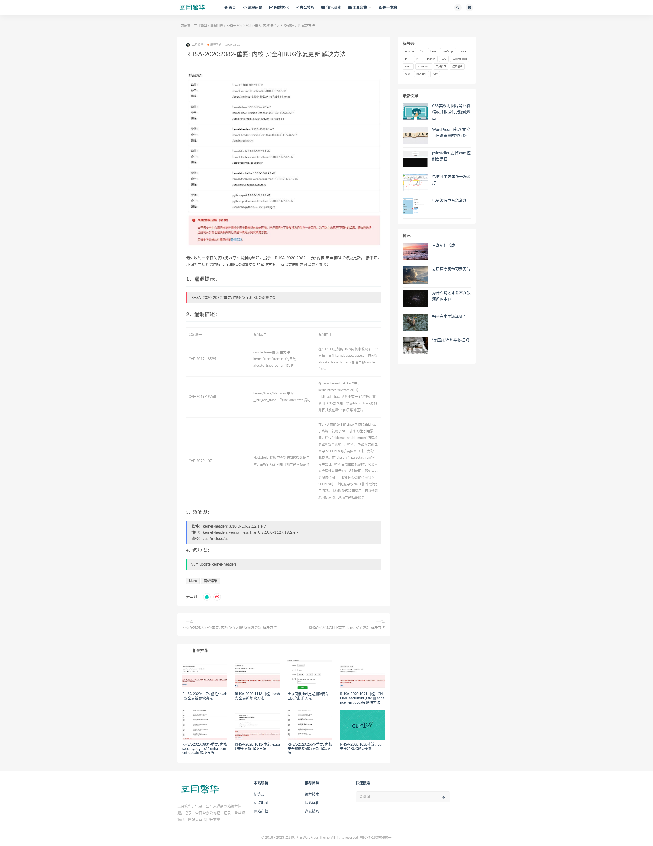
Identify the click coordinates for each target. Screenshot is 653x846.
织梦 (407, 74)
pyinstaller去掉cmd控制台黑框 (451, 156)
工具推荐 (441, 66)
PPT (418, 59)
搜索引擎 (457, 66)
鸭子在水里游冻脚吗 (449, 316)
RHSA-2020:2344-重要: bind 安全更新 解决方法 (347, 628)
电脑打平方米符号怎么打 (451, 180)
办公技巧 (312, 811)
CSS (422, 51)
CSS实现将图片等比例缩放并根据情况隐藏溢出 (451, 112)
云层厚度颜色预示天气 (451, 269)
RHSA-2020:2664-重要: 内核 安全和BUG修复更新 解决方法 (309, 749)
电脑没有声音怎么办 (449, 200)
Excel (433, 51)
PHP (407, 59)
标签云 (259, 794)
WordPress (424, 66)
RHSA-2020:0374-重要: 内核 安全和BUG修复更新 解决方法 (229, 628)
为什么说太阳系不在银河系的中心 (451, 296)
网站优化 (312, 803)
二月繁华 (200, 26)
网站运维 (210, 581)
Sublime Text (460, 59)
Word (408, 66)
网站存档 (261, 811)
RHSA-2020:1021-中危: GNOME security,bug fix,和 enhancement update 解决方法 (362, 698)
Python (431, 59)
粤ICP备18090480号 (376, 837)
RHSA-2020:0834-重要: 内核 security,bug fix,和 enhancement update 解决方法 (204, 749)
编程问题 (216, 26)
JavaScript (448, 51)
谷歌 (435, 74)
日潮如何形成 (443, 246)
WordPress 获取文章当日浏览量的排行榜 (451, 133)
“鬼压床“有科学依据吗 (450, 340)
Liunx (193, 581)
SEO (444, 59)
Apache (409, 51)
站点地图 (261, 803)
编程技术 (312, 794)
